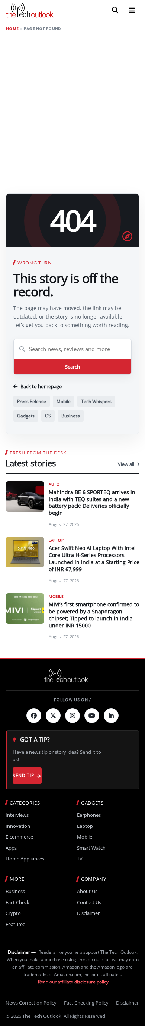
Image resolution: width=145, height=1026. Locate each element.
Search (72, 366)
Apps (11, 848)
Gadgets (26, 416)
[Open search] (115, 10)
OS (48, 416)
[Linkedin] (111, 715)
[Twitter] (53, 715)
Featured (16, 924)
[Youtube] (91, 715)
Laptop (85, 826)
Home (12, 28)
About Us (87, 891)
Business (70, 416)
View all (126, 464)
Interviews (17, 815)
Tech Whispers (96, 401)
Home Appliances (25, 859)
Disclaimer (88, 913)
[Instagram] (72, 715)
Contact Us (89, 902)
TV (80, 859)
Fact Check (17, 902)
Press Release (31, 401)
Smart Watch (91, 848)
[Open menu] (132, 10)
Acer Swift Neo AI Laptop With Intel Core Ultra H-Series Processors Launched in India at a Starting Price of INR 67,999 (94, 558)
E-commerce (19, 837)
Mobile (64, 401)
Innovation (18, 826)
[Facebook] (33, 715)
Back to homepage (41, 386)
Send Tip (23, 775)
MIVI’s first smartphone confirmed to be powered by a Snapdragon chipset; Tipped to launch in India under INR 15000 (94, 615)
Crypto (13, 913)
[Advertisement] (72, 111)
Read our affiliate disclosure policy (73, 982)
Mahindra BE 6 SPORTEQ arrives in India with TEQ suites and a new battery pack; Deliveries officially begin (92, 503)
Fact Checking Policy (86, 1002)
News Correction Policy (31, 1002)
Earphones (89, 815)
